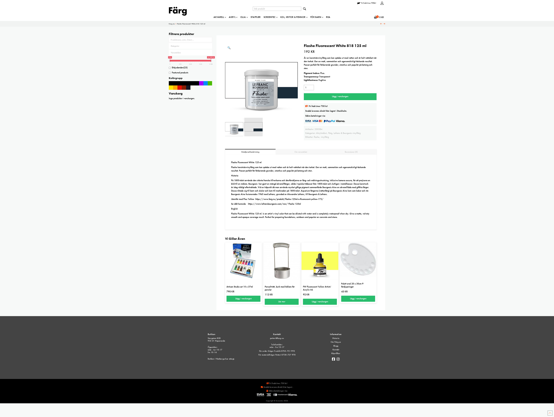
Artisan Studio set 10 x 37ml (240, 286)
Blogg (335, 346)
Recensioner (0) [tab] (351, 152)
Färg (330, 133)
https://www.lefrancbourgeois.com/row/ (268, 203)
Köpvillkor (335, 353)
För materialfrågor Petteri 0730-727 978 (276, 354)
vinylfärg (325, 136)
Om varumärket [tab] (300, 152)
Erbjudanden (180, 67)
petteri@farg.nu (277, 338)
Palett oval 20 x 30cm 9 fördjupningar (352, 285)
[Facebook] (333, 358)
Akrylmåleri (321, 133)
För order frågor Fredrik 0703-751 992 (277, 351)
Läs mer (281, 301)
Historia (335, 338)
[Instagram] (338, 358)
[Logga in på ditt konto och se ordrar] (382, 3)
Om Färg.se (336, 342)
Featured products (180, 72)
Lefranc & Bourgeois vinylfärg (347, 133)
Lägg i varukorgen (340, 96)
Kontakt (336, 349)
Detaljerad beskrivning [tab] (250, 152)
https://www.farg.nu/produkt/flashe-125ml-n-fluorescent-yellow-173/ (289, 199)
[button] (229, 48)
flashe (316, 136)
